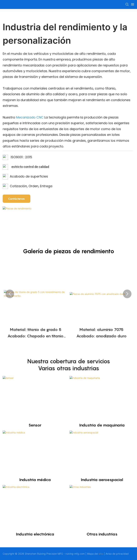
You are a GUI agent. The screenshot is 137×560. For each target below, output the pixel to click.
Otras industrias (102, 534)
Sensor (35, 425)
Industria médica (35, 479)
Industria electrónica (35, 534)
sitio (101, 553)
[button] (10, 294)
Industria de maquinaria (102, 425)
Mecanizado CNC (30, 117)
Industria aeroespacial (102, 479)
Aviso (109, 553)
